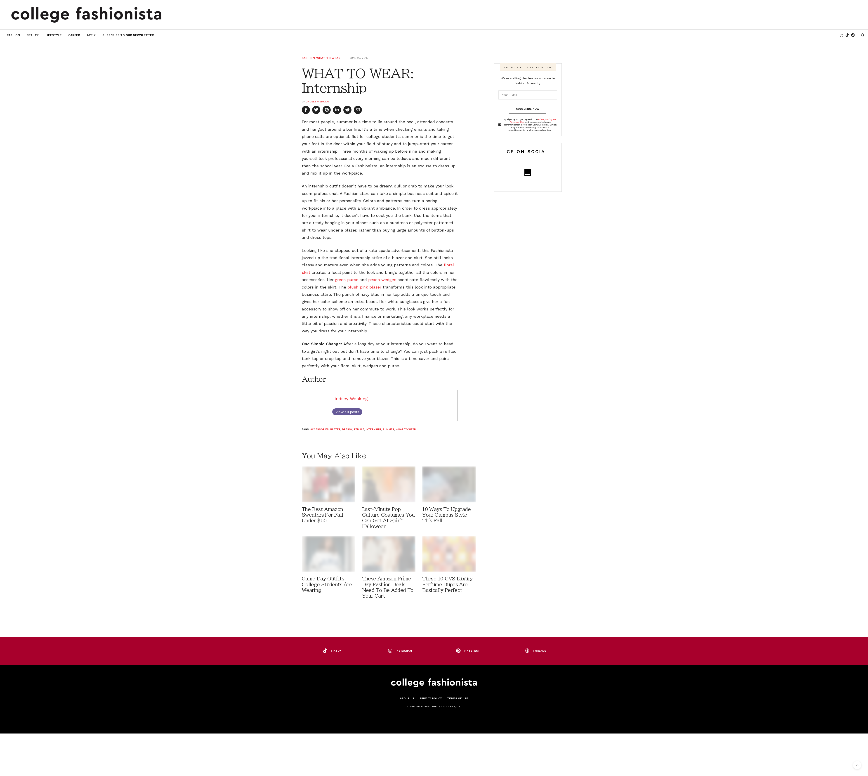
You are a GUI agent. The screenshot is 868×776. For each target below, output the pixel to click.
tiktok (336, 650)
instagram (404, 650)
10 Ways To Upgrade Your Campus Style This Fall (446, 515)
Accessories (319, 429)
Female (359, 429)
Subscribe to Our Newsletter (128, 35)
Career (74, 35)
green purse (346, 279)
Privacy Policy (431, 698)
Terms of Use (457, 698)
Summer (388, 429)
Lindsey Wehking (317, 101)
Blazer (335, 429)
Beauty (33, 35)
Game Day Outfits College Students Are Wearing (327, 584)
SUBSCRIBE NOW (527, 108)
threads (539, 650)
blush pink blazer (364, 287)
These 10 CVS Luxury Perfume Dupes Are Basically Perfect (447, 584)
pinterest (472, 650)
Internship (373, 429)
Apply (91, 35)
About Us (407, 698)
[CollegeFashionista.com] (86, 15)
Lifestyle (53, 35)
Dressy (347, 429)
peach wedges (383, 279)
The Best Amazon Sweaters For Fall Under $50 (322, 515)
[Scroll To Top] (857, 765)
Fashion (13, 35)
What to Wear (328, 58)
